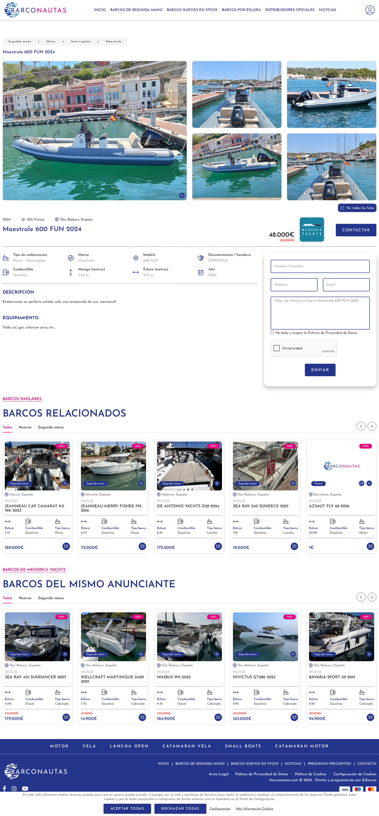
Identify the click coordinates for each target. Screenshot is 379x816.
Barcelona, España (327, 494)
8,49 (160, 532)
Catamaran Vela (187, 746)
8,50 (312, 704)
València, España (174, 494)
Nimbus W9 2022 (174, 677)
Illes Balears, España (253, 494)
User (369, 10)
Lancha (212, 532)
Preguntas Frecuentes (329, 764)
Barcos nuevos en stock (192, 10)
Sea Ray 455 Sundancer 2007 (35, 677)
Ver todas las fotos (360, 208)
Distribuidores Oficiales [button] (290, 10)
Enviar (320, 370)
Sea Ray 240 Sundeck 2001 (260, 506)
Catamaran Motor (302, 746)
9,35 (160, 704)
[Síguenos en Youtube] (25, 788)
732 (235, 532)
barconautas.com (284, 780)
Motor (51, 41)
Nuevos (25, 427)
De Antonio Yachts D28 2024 (188, 506)
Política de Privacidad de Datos (332, 333)
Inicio (100, 10)
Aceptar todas (127, 809)
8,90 (236, 704)
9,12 (7, 532)
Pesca (135, 532)
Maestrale (114, 41)
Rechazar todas (180, 809)
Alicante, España (98, 494)
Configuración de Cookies (354, 774)
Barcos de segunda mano (136, 10)
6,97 (84, 532)
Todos (7, 427)
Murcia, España (21, 494)
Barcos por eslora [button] (241, 10)
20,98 (313, 532)
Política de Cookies (310, 774)
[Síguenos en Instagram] (14, 788)
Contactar (356, 230)
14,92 (8, 704)
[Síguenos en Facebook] (4, 788)
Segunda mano (19, 41)
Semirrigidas (81, 41)
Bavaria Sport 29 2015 (332, 677)
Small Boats (243, 746)
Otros (59, 532)
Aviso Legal (218, 774)
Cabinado (62, 704)
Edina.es (369, 780)
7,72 (83, 704)
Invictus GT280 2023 (254, 677)
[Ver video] (361, 483)
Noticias (327, 10)
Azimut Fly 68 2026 (329, 506)
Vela (89, 746)
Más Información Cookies (254, 809)
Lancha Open (129, 746)
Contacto (367, 764)
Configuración (220, 809)
